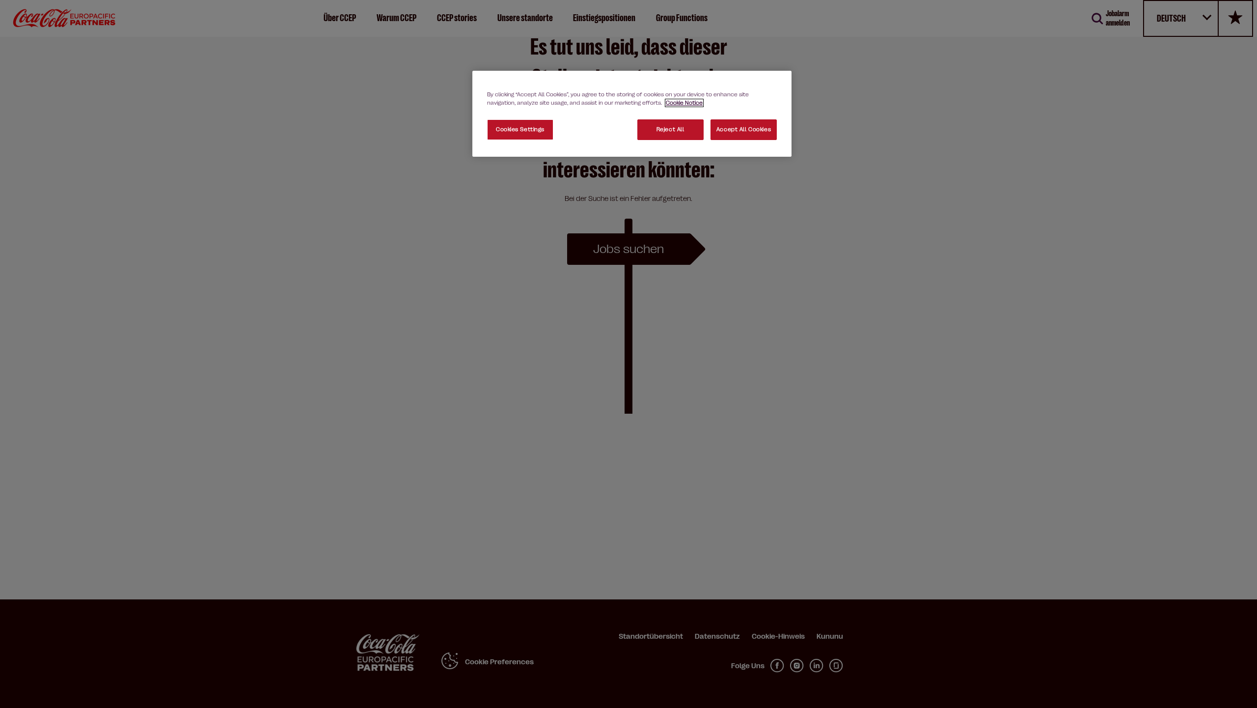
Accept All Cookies (743, 129)
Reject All (670, 129)
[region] (632, 114)
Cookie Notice (684, 103)
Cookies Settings (520, 129)
